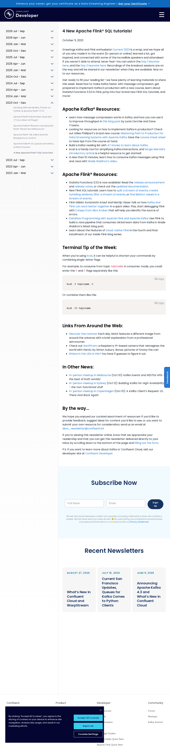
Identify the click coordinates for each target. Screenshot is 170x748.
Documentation (105, 722)
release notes (84, 186)
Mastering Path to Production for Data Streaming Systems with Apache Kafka (116, 135)
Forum (151, 710)
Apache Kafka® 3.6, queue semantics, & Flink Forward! (33, 145)
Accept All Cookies (88, 717)
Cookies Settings (88, 734)
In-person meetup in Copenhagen (91, 391)
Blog (99, 727)
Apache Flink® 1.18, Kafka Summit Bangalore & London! (30, 136)
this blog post (111, 121)
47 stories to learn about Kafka (127, 145)
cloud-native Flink (117, 230)
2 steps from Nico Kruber (91, 210)
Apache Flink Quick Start (110, 744)
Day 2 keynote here (93, 65)
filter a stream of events (109, 194)
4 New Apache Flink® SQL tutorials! (33, 152)
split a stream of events (132, 190)
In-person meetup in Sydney (87, 383)
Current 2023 (121, 49)
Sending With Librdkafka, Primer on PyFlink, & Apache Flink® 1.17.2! (32, 109)
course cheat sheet (153, 137)
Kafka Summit (155, 722)
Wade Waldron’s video (102, 161)
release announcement (149, 182)
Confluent (13, 703)
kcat (90, 256)
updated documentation (132, 186)
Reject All (88, 726)
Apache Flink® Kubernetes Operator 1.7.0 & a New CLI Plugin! (32, 118)
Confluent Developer (99, 453)
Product (61, 703)
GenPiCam (90, 346)
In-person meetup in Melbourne (90, 375)
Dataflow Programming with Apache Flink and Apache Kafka (108, 218)
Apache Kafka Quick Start (110, 739)
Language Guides (106, 733)
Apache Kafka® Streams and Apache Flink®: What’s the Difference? (33, 127)
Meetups (152, 716)
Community (155, 703)
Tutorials (101, 716)
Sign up (156, 504)
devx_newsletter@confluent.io (82, 428)
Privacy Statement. (139, 521)
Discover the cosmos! (83, 334)
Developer (104, 703)
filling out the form (146, 443)
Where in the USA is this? (85, 354)
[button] (79, 589)
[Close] (101, 710)
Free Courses (104, 710)
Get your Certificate (132, 3)
